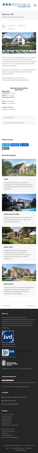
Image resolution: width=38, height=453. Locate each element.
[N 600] (19, 167)
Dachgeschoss (21, 25)
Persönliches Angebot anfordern (14, 123)
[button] (35, 5)
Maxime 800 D (8, 284)
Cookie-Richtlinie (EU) (20, 450)
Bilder (3, 25)
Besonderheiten (9, 117)
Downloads (11, 29)
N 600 (6, 179)
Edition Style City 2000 (11, 214)
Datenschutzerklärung (17, 448)
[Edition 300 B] (19, 235)
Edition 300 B (8, 247)
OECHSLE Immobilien (14, 445)
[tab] (3, 25)
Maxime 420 (30, 306)
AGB (7, 448)
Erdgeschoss (11, 25)
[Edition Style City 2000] (19, 202)
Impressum (28, 448)
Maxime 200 (6, 306)
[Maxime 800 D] (19, 272)
